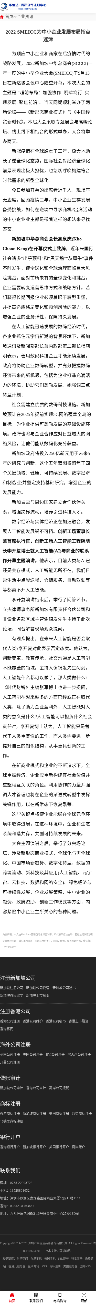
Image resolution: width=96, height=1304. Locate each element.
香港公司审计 (36, 1088)
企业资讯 (25, 16)
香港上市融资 (79, 1021)
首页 (9, 16)
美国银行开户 (59, 1147)
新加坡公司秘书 (64, 988)
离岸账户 (78, 1147)
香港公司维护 (33, 1021)
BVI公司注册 (55, 1054)
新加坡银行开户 (34, 1147)
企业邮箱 (33, 1266)
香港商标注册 (10, 1113)
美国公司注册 (33, 1054)
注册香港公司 (15, 1011)
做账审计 (10, 1078)
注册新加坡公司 (18, 978)
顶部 (84, 1301)
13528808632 (20, 1190)
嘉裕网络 (65, 1250)
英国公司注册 (10, 1054)
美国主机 (50, 1258)
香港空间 (22, 1258)
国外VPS (85, 1266)
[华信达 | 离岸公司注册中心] (23, 6)
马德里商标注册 (11, 1121)
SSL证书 (63, 1258)
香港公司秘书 (56, 1021)
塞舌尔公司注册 (79, 1054)
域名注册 (76, 1258)
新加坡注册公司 (11, 988)
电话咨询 (60, 1301)
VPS (44, 1266)
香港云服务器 (16, 1266)
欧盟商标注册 (82, 1113)
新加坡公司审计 (11, 1088)
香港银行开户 (10, 1147)
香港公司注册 (10, 1021)
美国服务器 (70, 1266)
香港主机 (36, 1258)
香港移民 (6, 1029)
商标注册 (10, 1104)
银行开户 (10, 1137)
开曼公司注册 (10, 1062)
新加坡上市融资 (37, 995)
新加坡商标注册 (34, 1113)
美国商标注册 (59, 1113)
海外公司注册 (15, 1045)
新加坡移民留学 (11, 995)
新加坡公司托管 (37, 988)
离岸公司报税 (59, 1088)
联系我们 (10, 1170)
